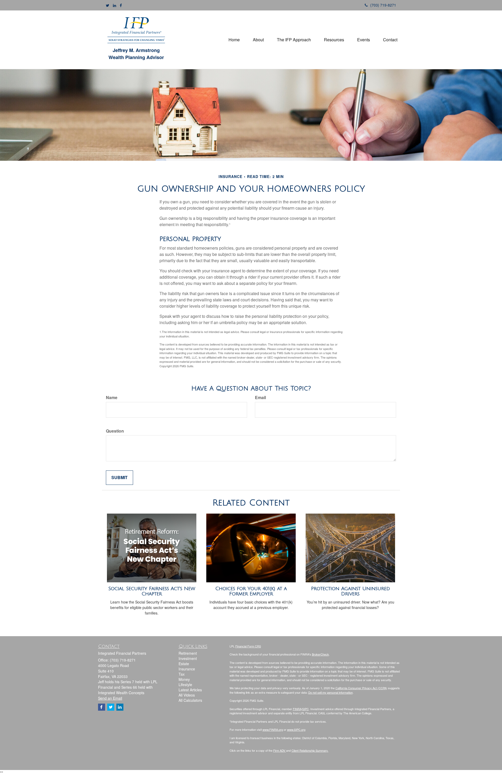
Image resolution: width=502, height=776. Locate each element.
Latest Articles (190, 689)
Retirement (188, 653)
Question (115, 431)
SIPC (305, 709)
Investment (188, 658)
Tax (182, 674)
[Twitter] (107, 5)
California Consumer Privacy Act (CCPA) (361, 688)
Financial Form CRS (248, 646)
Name (111, 397)
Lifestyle (185, 684)
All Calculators (190, 700)
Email (260, 397)
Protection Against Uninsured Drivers (350, 591)
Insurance (187, 668)
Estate (184, 663)
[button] (258, 40)
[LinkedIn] (114, 5)
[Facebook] (121, 5)
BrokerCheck (320, 654)
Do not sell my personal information (330, 692)
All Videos (187, 695)
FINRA (297, 709)
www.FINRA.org (273, 729)
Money (184, 679)
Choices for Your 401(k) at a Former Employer (251, 591)
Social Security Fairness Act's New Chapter (151, 591)
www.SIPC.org (296, 729)
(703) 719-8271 (383, 5)
